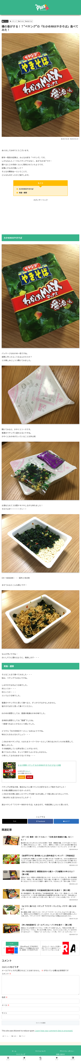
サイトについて (40, 1051)
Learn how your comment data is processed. (54, 1030)
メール (5, 1005)
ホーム (14, 1051)
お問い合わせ (60, 1054)
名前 (4, 997)
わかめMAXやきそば (26, 189)
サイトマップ (20, 1054)
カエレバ (27, 771)
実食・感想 (23, 192)
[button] (75, 572)
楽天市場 (29, 777)
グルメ (6, 21)
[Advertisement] (40, 216)
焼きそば (29, 21)
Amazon (21, 777)
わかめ (22, 21)
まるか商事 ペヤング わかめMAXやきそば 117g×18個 (39, 765)
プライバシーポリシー (67, 1051)
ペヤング (14, 21)
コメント (6, 973)
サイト (4, 1013)
